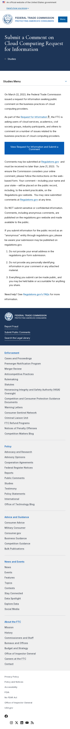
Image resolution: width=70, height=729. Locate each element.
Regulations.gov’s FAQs (36, 294)
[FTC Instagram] (11, 723)
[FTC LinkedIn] (21, 723)
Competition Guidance (17, 543)
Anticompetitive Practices (19, 374)
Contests (10, 588)
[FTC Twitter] (16, 722)
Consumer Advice (15, 522)
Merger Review (13, 368)
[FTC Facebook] (6, 716)
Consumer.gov (13, 533)
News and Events (14, 561)
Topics (8, 583)
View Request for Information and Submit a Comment (34, 148)
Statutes (9, 384)
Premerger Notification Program (23, 363)
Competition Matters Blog (19, 433)
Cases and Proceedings (18, 358)
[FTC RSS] (32, 723)
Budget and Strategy (16, 648)
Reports (9, 473)
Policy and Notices (14, 682)
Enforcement (12, 353)
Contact (9, 664)
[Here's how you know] (29, 5)
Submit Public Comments (17, 332)
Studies (12, 59)
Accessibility (11, 687)
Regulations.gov (50, 161)
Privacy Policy (12, 677)
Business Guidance (16, 538)
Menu (62, 19)
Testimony (11, 488)
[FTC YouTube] (27, 723)
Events (8, 572)
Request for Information (34, 117)
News (8, 567)
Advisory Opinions (15, 457)
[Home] (29, 23)
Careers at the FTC (15, 659)
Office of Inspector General (20, 653)
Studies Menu (12, 81)
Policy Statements (15, 493)
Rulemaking (11, 379)
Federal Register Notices (19, 467)
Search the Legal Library (17, 338)
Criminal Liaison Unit (16, 418)
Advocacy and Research (18, 452)
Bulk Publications (14, 548)
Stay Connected (14, 593)
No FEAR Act (11, 697)
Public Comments (15, 478)
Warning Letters (14, 407)
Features (10, 577)
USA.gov (9, 708)
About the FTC (13, 622)
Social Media (12, 609)
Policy (8, 446)
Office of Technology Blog (20, 504)
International (12, 499)
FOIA (7, 692)
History (9, 632)
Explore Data (12, 604)
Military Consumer (15, 528)
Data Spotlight (13, 598)
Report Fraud (11, 326)
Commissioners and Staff (19, 638)
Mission (9, 627)
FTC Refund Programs (17, 423)
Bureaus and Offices (16, 643)
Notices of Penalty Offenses (21, 428)
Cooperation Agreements (19, 462)
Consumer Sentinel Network (21, 412)
